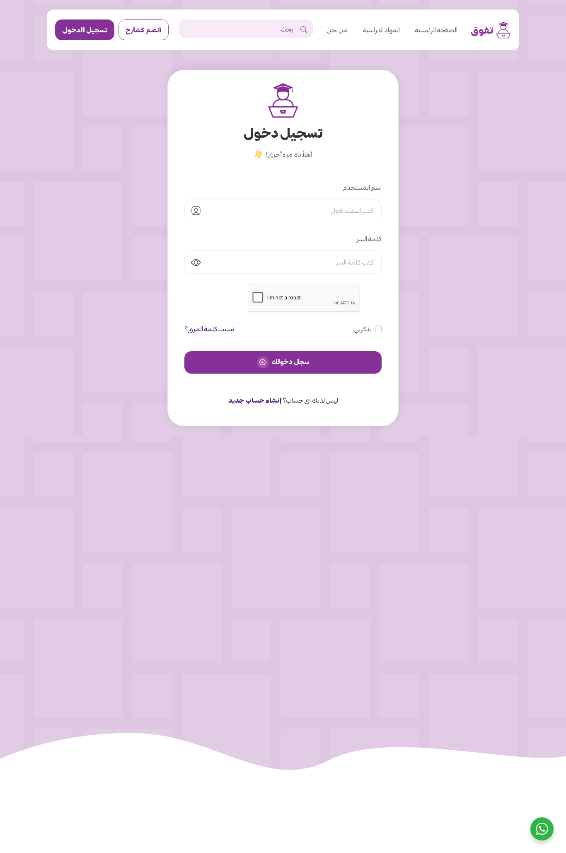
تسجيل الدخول (84, 30)
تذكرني (363, 329)
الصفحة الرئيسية (436, 30)
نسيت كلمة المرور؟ (209, 329)
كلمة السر (369, 239)
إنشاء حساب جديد (255, 400)
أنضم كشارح (144, 30)
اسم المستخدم (362, 187)
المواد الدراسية (381, 30)
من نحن (337, 30)
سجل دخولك (290, 361)
